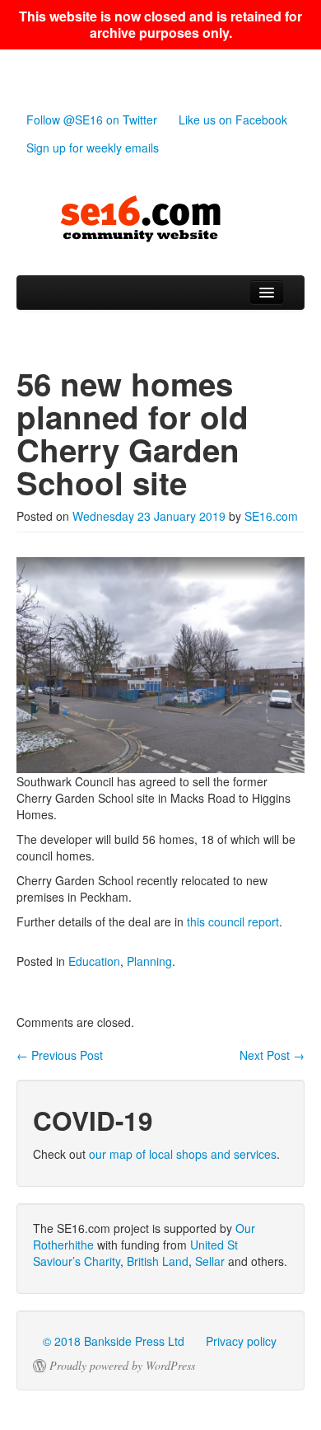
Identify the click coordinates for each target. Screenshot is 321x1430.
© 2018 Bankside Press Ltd (113, 1341)
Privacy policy (241, 1341)
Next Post (272, 1055)
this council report (233, 921)
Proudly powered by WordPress (122, 1365)
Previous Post (59, 1055)
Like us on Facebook (233, 119)
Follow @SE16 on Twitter (91, 119)
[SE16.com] (160, 219)
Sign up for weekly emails (92, 147)
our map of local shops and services (183, 1154)
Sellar (210, 1261)
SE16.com (271, 516)
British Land (157, 1261)
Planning (149, 961)
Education (94, 961)
